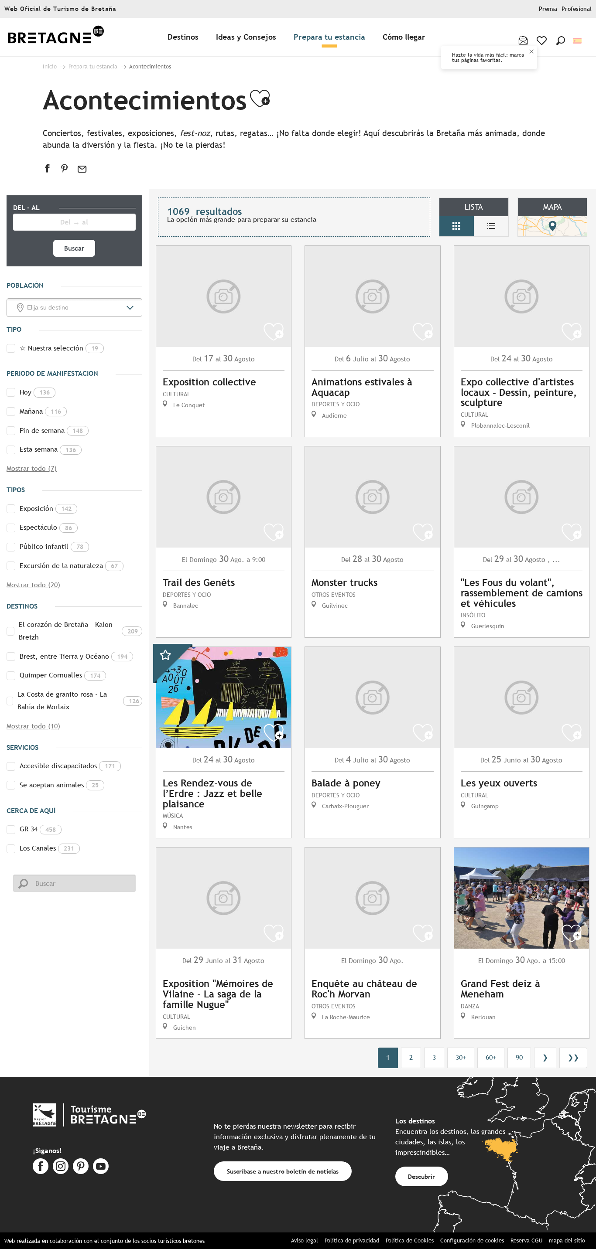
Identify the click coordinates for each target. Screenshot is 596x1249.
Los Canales (47, 848)
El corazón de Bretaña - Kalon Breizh (78, 630)
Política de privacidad (352, 1240)
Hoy (35, 392)
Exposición (46, 508)
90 (519, 1057)
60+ (491, 1057)
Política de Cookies (410, 1240)
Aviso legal (304, 1240)
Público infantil (51, 546)
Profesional (577, 9)
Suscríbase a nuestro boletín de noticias (283, 1171)
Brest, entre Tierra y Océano (73, 656)
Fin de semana (51, 430)
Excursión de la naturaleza (69, 566)
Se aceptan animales (59, 785)
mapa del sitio (567, 1240)
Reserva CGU (526, 1240)
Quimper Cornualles (60, 675)
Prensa (548, 9)
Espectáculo (46, 527)
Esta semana (48, 449)
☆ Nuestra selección (59, 348)
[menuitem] (56, 37)
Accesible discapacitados (67, 766)
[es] (578, 41)
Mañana (40, 411)
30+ (461, 1057)
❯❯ (573, 1057)
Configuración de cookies (472, 1240)
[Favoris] (542, 40)
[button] (561, 40)
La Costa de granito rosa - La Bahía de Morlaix (78, 700)
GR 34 (38, 829)
